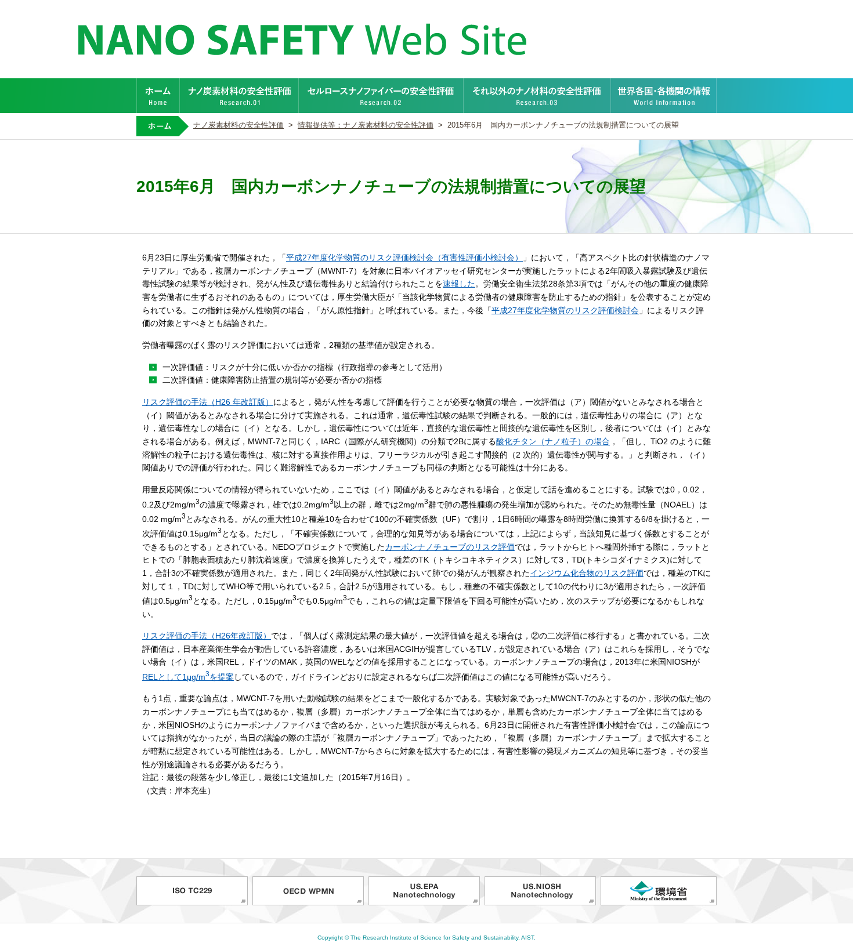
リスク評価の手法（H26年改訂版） (206, 635)
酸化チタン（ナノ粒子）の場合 (553, 441)
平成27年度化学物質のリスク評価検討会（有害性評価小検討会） (404, 257)
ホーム (158, 95)
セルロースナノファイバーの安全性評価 (381, 95)
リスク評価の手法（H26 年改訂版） (207, 402)
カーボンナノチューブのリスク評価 (450, 547)
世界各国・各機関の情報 (664, 95)
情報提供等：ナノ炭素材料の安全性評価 (365, 125)
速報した (459, 283)
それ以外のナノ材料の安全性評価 (537, 95)
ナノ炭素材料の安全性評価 (239, 95)
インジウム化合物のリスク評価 (587, 573)
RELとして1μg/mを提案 (188, 676)
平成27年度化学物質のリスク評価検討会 (565, 310)
